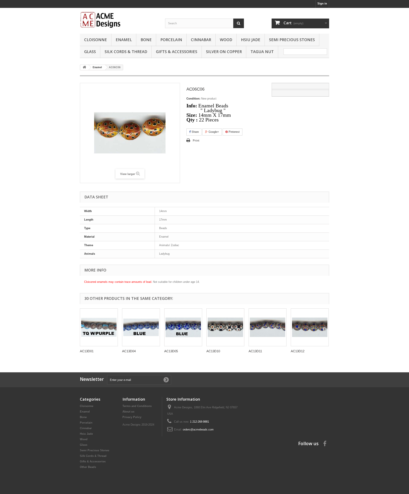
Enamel (124, 39)
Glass (90, 51)
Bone (146, 39)
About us (128, 411)
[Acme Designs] (119, 19)
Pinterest (234, 131)
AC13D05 (171, 351)
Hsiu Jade (250, 39)
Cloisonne (95, 39)
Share (195, 131)
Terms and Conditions (137, 406)
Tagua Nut (262, 51)
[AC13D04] (141, 327)
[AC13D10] (225, 327)
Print (196, 140)
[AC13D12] (310, 327)
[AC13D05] (183, 327)
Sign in (322, 3)
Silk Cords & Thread (126, 51)
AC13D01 (87, 351)
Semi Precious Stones (292, 39)
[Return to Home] (84, 67)
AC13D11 (255, 351)
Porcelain (171, 39)
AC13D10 (213, 351)
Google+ (213, 131)
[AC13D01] (99, 327)
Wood (226, 39)
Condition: (193, 98)
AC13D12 (297, 351)
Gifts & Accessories (176, 51)
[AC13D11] (268, 327)
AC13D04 (129, 351)
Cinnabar (201, 39)
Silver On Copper (224, 51)
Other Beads (88, 467)
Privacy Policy (131, 417)
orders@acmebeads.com (198, 429)
